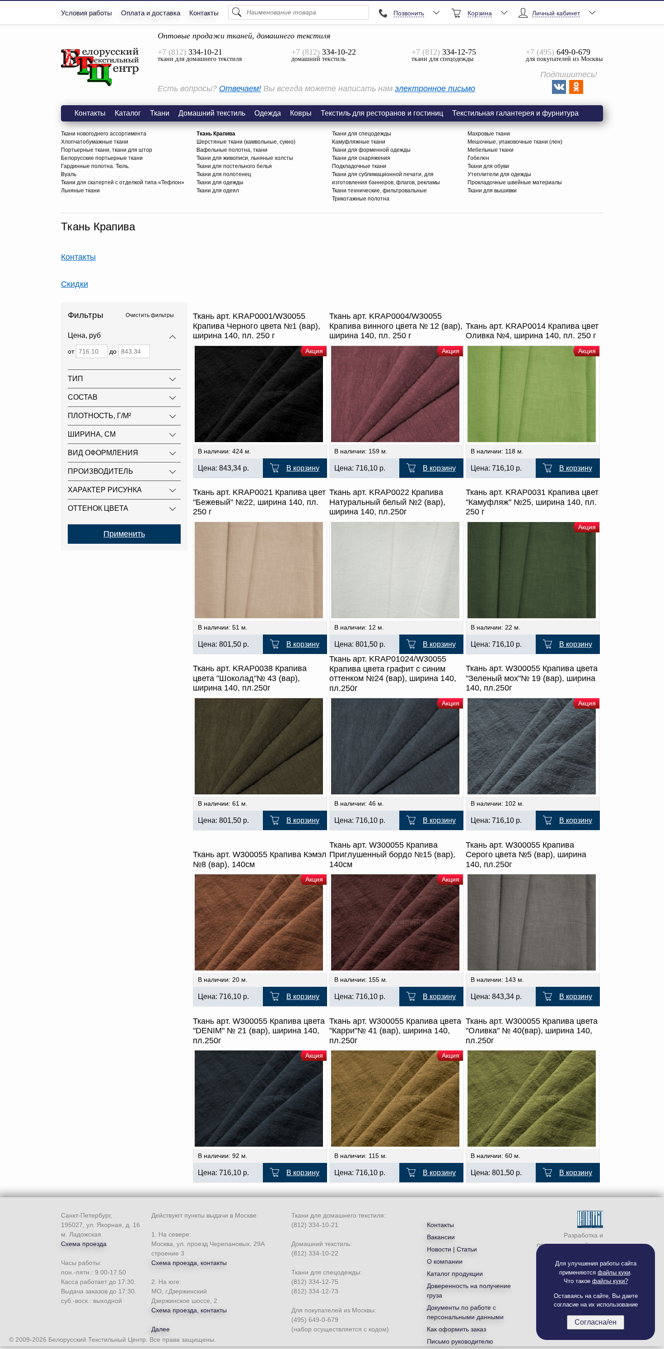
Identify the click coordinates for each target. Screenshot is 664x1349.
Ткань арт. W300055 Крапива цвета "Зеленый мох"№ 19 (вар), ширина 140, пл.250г (532, 678)
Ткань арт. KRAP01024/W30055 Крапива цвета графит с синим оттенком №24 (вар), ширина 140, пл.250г (392, 673)
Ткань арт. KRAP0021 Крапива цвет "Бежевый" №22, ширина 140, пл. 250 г (259, 502)
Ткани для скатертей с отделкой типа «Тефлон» (122, 182)
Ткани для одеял (217, 190)
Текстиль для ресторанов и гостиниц (382, 113)
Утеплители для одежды (499, 174)
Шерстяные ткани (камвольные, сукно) (245, 142)
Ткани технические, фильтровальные (379, 190)
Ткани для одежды (219, 182)
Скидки (74, 284)
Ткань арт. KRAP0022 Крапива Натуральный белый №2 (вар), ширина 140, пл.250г (387, 502)
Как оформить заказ (456, 1329)
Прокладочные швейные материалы (515, 182)
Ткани (159, 113)
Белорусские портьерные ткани (102, 158)
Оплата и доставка (150, 13)
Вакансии (441, 1237)
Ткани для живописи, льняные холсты (244, 158)
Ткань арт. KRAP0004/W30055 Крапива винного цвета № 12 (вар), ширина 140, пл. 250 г (396, 326)
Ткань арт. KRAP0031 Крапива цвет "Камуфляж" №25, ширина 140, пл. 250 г (532, 502)
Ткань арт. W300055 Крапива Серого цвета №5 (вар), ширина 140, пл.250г (526, 854)
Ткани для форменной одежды (371, 150)
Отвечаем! (240, 88)
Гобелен (478, 158)
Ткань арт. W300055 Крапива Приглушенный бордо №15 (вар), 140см (392, 854)
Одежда (267, 113)
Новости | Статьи (452, 1249)
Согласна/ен (596, 1322)
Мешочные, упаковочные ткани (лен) (515, 142)
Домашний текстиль (211, 113)
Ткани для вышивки (492, 190)
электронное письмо (435, 88)
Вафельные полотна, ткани (231, 150)
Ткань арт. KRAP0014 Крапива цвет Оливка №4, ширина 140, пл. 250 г (532, 331)
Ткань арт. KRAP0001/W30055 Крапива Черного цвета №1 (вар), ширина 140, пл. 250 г (256, 326)
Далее (160, 1329)
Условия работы (86, 13)
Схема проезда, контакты (189, 1262)
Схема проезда (84, 1243)
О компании (445, 1261)
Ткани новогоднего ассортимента (103, 134)
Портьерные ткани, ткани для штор (106, 150)
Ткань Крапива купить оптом (100, 67)
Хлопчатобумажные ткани (94, 142)
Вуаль (68, 174)
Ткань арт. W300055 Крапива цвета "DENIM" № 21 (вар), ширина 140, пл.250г (259, 1031)
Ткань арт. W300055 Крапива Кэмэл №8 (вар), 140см (260, 859)
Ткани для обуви (488, 166)
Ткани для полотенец (223, 174)
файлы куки (614, 1272)
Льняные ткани (80, 190)
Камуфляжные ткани (358, 142)
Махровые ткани (489, 134)
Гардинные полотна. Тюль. (95, 166)
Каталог (128, 113)
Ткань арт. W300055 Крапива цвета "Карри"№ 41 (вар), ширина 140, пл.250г (395, 1031)
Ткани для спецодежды (361, 134)
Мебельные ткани (491, 150)
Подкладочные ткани (359, 166)
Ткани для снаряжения (361, 158)
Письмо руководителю (460, 1341)
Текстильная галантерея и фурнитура (515, 113)
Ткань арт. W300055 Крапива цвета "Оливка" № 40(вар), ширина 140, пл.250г (532, 1031)
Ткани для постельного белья (234, 166)
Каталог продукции (455, 1273)
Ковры (301, 113)
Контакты (204, 13)
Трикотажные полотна (360, 199)
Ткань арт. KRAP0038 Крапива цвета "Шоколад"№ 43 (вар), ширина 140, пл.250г (250, 678)
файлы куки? (610, 1281)
